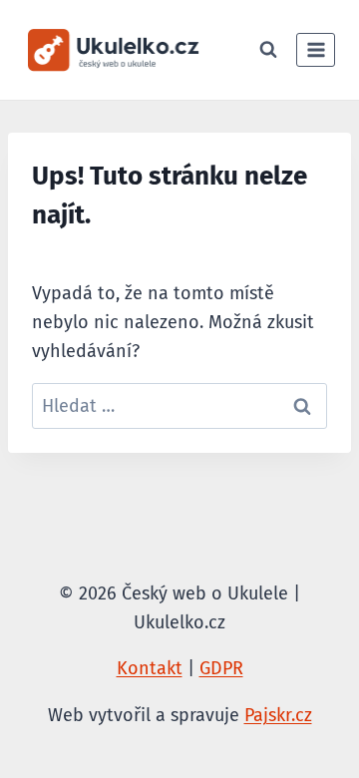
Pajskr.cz (278, 715)
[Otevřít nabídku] (315, 49)
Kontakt (149, 668)
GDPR (221, 668)
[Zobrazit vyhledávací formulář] (268, 50)
